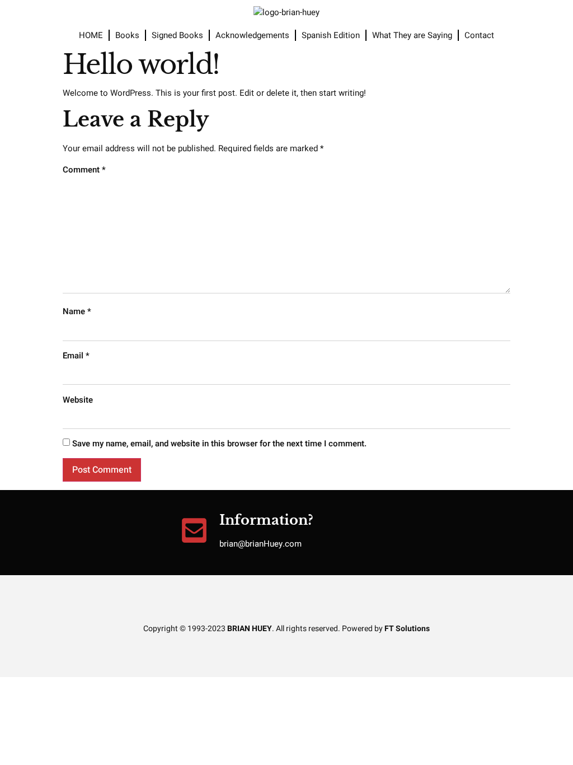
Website (78, 400)
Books (127, 35)
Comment (84, 170)
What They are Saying (412, 35)
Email (76, 355)
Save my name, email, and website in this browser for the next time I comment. (219, 443)
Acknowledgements (252, 35)
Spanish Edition (331, 35)
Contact (479, 35)
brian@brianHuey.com (260, 544)
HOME (91, 35)
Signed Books (177, 35)
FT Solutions (407, 629)
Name (77, 311)
